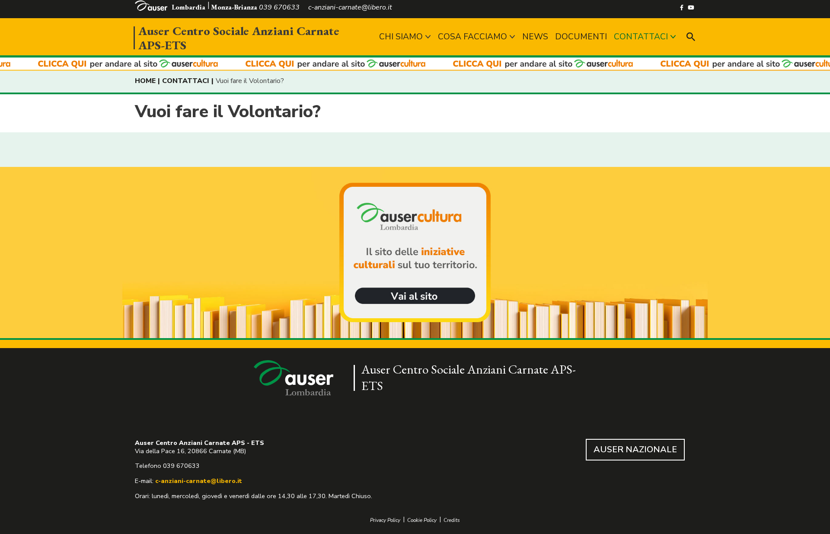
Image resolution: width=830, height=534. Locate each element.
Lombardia (188, 7)
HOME (145, 81)
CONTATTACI (641, 36)
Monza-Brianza (234, 7)
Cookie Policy (422, 520)
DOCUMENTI (581, 36)
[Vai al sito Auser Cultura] (415, 253)
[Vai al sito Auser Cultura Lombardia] (415, 64)
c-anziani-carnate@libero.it (198, 480)
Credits (452, 520)
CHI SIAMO (401, 36)
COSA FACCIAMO (472, 36)
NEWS (535, 36)
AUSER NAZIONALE (635, 449)
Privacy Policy (385, 520)
